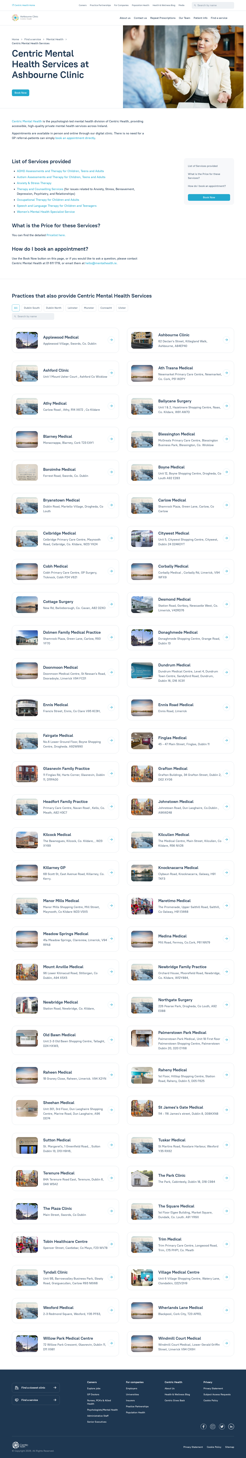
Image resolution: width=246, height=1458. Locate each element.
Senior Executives (96, 1421)
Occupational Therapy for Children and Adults (48, 200)
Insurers (130, 1400)
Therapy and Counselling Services (40, 189)
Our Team (184, 18)
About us (125, 18)
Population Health (140, 5)
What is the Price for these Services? (204, 176)
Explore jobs (93, 1388)
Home (15, 39)
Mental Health (54, 39)
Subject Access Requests (217, 1394)
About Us (170, 1388)
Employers (131, 1388)
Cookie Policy (210, 1400)
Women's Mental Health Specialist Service (46, 212)
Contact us (140, 18)
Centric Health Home (24, 5)
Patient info (201, 18)
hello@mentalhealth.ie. (101, 263)
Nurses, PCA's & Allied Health (99, 1402)
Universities (132, 1394)
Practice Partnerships (100, 5)
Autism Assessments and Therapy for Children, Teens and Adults (61, 177)
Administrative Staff (97, 1415)
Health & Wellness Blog (164, 5)
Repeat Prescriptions (163, 18)
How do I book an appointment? (207, 186)
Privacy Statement (213, 1388)
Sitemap (229, 1447)
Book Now (21, 92)
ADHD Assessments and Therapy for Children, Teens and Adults (60, 171)
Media (181, 5)
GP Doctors (93, 1394)
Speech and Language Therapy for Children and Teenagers (57, 206)
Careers (83, 5)
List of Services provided (203, 166)
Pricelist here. (56, 235)
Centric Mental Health (27, 121)
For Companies (121, 5)
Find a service (219, 18)
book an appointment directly (75, 138)
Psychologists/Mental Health (102, 1409)
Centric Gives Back (175, 1400)
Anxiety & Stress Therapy (34, 183)
